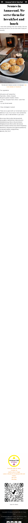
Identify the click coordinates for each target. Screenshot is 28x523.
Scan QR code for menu (14, 468)
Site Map (14, 479)
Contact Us (14, 470)
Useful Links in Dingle (14, 472)
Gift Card (14, 477)
